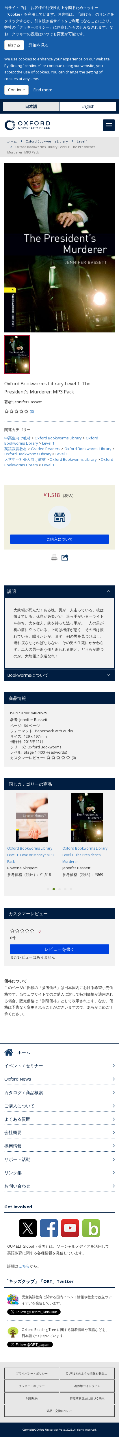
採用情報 (13, 1146)
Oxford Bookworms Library (47, 141)
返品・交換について (59, 1411)
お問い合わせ (17, 1186)
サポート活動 (17, 1159)
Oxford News (17, 1079)
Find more (42, 90)
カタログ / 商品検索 (23, 1092)
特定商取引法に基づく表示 (87, 1398)
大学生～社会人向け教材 (25, 459)
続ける (14, 45)
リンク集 (13, 1172)
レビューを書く (59, 949)
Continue (16, 90)
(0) (32, 411)
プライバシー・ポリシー (32, 1373)
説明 (11, 591)
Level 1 (82, 141)
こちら (24, 1265)
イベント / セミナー (23, 1065)
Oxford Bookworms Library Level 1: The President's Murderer (84, 855)
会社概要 (13, 1132)
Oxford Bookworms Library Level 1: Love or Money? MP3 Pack (30, 855)
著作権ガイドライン (87, 1386)
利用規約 (32, 1398)
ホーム (12, 141)
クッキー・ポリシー (32, 1386)
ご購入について (60, 539)
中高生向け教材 (17, 438)
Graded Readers (45, 448)
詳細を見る (39, 45)
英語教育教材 (15, 448)
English (87, 106)
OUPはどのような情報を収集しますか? (90, 1373)
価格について (15, 980)
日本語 (31, 106)
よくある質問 (17, 1119)
